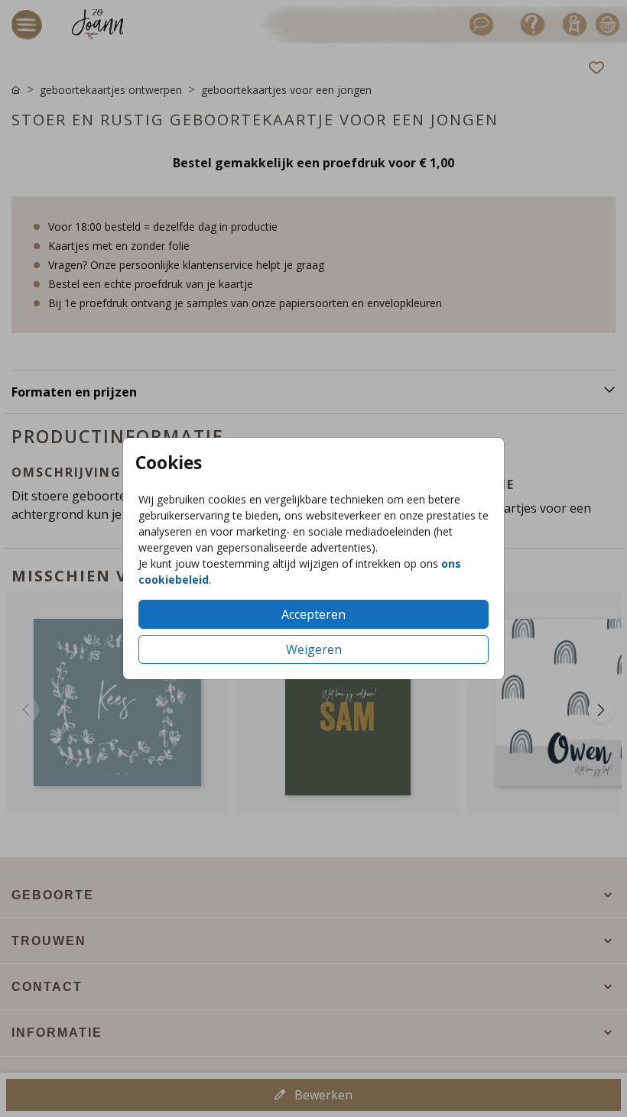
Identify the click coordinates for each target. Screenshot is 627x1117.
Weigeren (314, 649)
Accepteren (313, 614)
